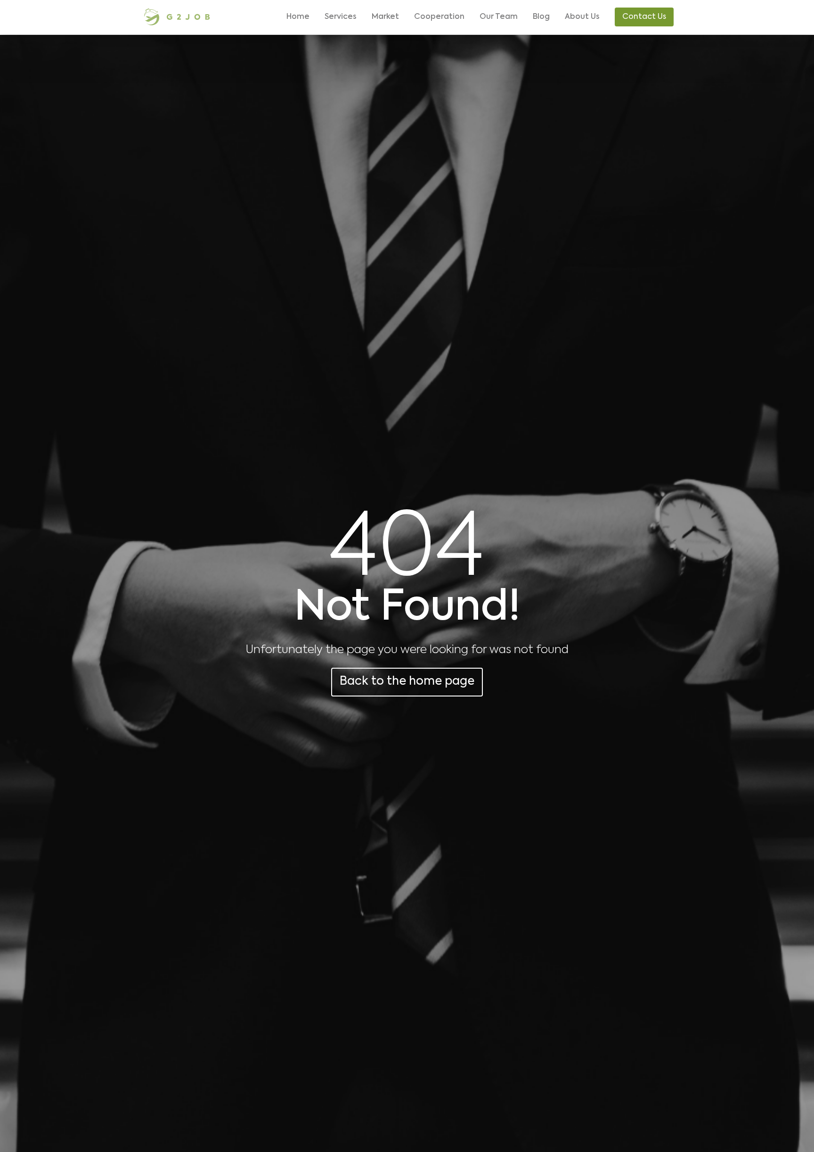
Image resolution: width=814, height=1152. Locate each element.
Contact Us (644, 17)
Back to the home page (407, 682)
